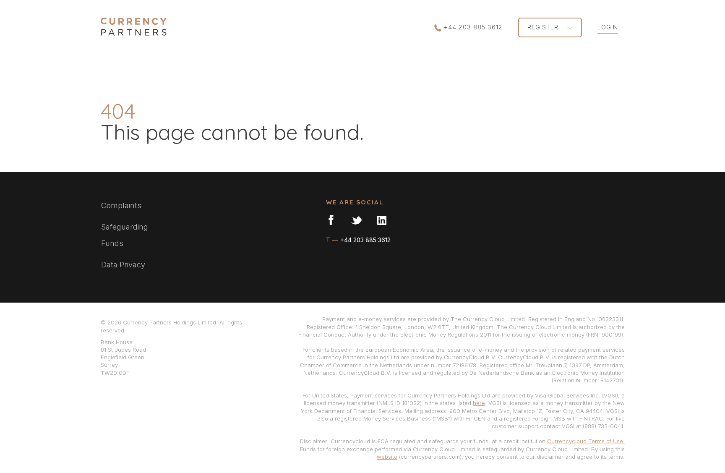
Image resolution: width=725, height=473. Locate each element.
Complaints (121, 205)
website (387, 456)
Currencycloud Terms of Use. (586, 441)
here (479, 403)
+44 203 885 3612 (473, 27)
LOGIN (607, 27)
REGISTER (544, 27)
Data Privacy (123, 264)
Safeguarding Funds (124, 235)
